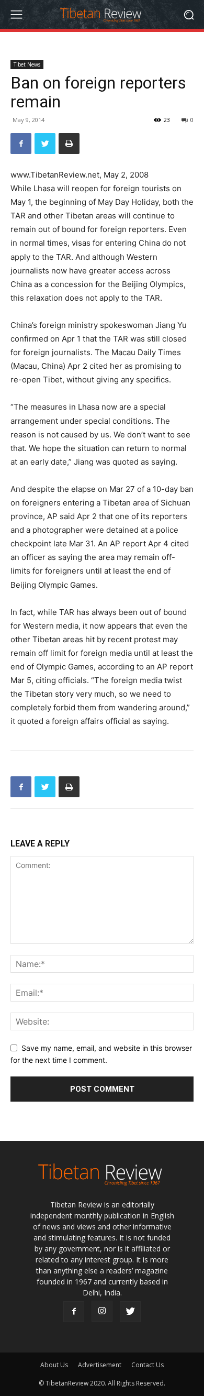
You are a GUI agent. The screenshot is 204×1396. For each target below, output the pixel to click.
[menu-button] (16, 15)
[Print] (69, 143)
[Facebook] (20, 143)
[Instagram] (102, 1311)
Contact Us (147, 1364)
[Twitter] (45, 143)
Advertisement (99, 1364)
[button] (188, 14)
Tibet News (27, 64)
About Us (54, 1364)
